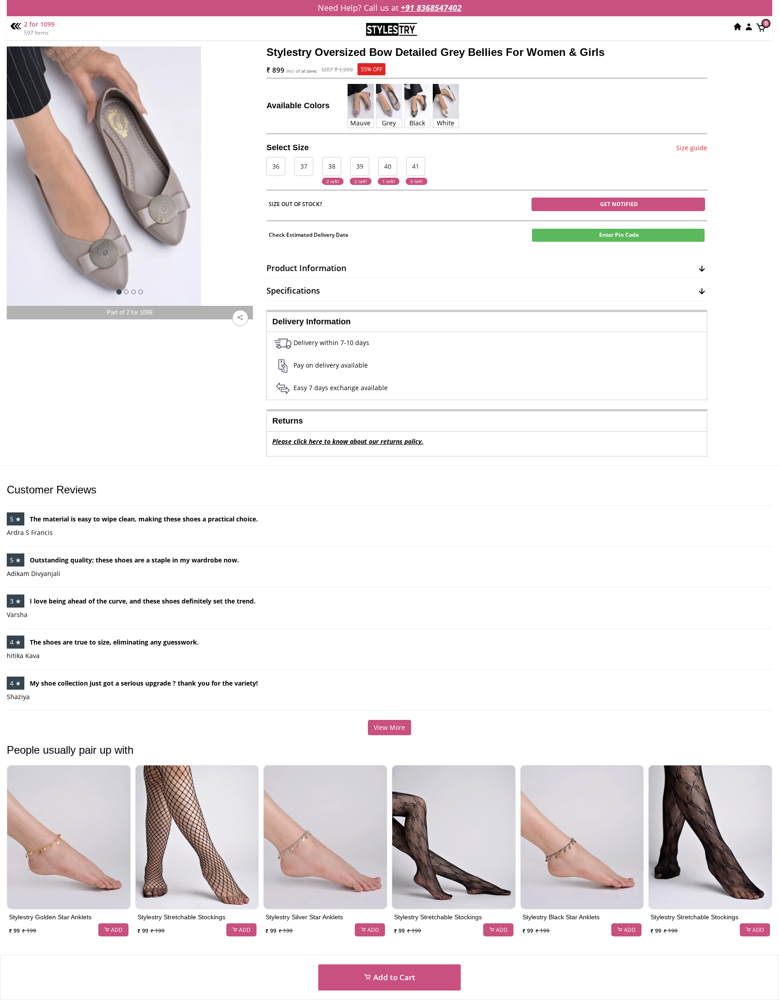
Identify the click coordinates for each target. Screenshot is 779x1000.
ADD (116, 930)
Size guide (691, 147)
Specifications (293, 290)
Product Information (306, 268)
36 (276, 166)
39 (359, 166)
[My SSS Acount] (748, 26)
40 (387, 166)
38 (331, 166)
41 (415, 166)
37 (303, 166)
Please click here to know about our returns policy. (347, 441)
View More (389, 727)
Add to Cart (393, 977)
